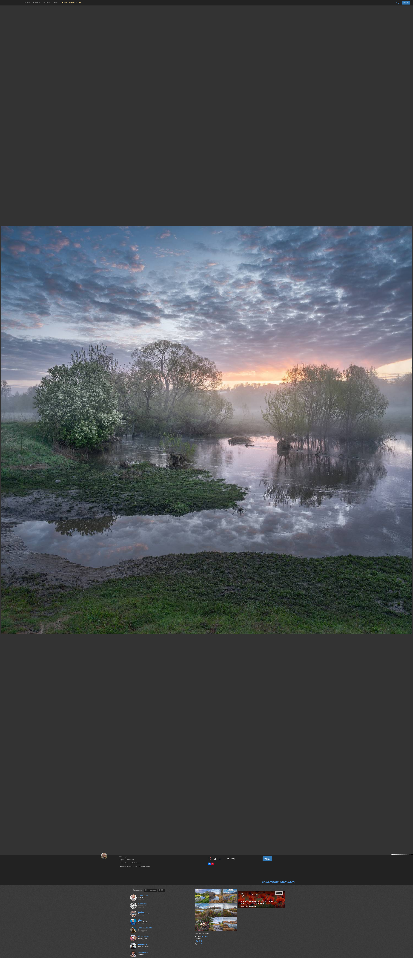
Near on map (150, 890)
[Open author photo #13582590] (230, 896)
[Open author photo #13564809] (202, 910)
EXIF (161, 890)
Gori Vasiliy (141, 912)
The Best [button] (46, 2)
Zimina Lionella (142, 944)
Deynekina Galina (143, 895)
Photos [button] (26, 2)
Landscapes (202, 944)
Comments (137, 890)
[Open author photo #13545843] (216, 924)
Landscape (198, 941)
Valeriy (140, 920)
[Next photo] (411, 415)
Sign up (406, 2)
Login (398, 3)
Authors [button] (36, 2)
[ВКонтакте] (209, 864)
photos (206, 933)
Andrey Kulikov (142, 904)
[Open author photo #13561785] (216, 910)
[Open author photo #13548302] (230, 910)
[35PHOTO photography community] (12, 3)
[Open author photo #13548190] (202, 924)
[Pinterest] (212, 864)
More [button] (56, 2)
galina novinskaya (143, 936)
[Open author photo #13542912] (230, 924)
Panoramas (198, 940)
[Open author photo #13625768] (202, 896)
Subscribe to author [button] (267, 858)
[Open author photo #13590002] (216, 896)
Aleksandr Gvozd (143, 952)
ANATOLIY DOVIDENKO (145, 928)
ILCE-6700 (205, 936)
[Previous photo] (2, 415)
